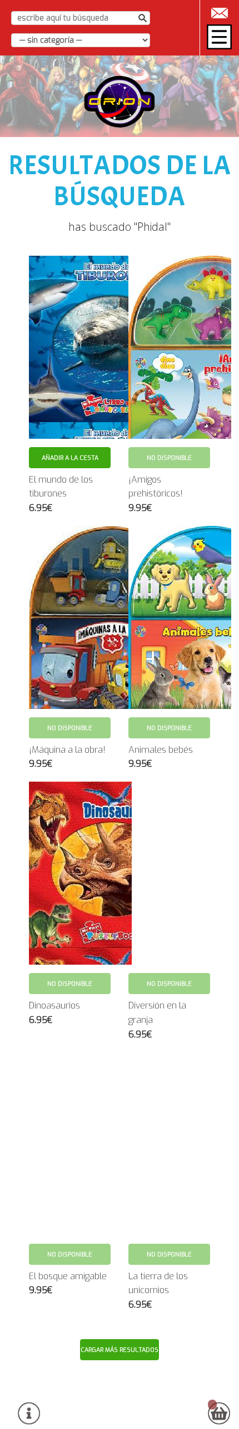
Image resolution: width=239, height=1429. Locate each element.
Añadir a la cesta (70, 458)
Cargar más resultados (119, 1350)
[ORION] (119, 101)
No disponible (169, 458)
